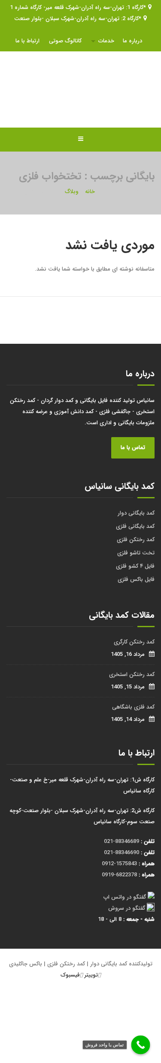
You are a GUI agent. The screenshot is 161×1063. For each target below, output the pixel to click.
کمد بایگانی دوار (136, 513)
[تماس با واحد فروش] (140, 1045)
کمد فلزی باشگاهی (133, 707)
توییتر (91, 975)
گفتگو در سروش (126, 908)
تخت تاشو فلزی (136, 552)
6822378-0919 (119, 874)
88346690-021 (121, 852)
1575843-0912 (119, 863)
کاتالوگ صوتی (65, 40)
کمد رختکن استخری (132, 674)
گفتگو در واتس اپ (124, 897)
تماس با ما (133, 447)
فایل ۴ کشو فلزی (135, 566)
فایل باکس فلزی (136, 579)
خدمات (106, 40)
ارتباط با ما (27, 40)
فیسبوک (70, 975)
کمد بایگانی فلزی (135, 526)
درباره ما (132, 40)
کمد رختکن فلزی (136, 539)
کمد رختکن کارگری (134, 641)
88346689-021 (121, 841)
